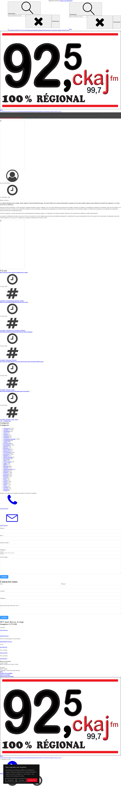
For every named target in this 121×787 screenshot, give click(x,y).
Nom (1, 535)
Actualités (18, 117)
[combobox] (2, 553)
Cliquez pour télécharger (66, 0)
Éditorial (5, 446)
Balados (37, 30)
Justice (5, 460)
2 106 (4, 421)
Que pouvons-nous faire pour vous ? (9, 605)
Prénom (2, 528)
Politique (5, 472)
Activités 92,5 (7, 428)
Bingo (40, 30)
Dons (43, 30)
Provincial (6, 474)
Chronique (6, 437)
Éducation (8, 360)
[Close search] (39, 21)
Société (22, 300)
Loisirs (5, 463)
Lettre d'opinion (7, 461)
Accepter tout (32, 780)
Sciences (5, 480)
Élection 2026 (7, 449)
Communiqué (6, 440)
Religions (5, 477)
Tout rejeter (21, 780)
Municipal (6, 466)
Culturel (5, 442)
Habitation (6, 455)
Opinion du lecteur (8, 469)
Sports (12, 389)
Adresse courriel (4, 542)
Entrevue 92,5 (7, 451)
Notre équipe (57, 30)
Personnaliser (11, 780)
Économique (16, 330)
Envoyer (4, 576)
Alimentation (9, 330)
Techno (5, 486)
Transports (6, 489)
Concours (24, 30)
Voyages (5, 490)
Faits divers (6, 454)
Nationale (5, 467)
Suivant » (8, 421)
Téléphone (3, 550)
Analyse (5, 433)
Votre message (3, 557)
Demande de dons (49, 30)
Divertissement (7, 443)
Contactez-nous (65, 30)
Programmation (31, 30)
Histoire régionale (8, 457)
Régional (16, 300)
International (6, 458)
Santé (12, 419)
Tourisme (5, 487)
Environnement (10, 300)
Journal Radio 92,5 (17, 30)
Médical (5, 464)
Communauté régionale (9, 439)
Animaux (5, 434)
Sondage (5, 483)
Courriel (2, 591)
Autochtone (6, 436)
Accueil (10, 30)
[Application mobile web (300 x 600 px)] (12, 168)
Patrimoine (6, 470)
